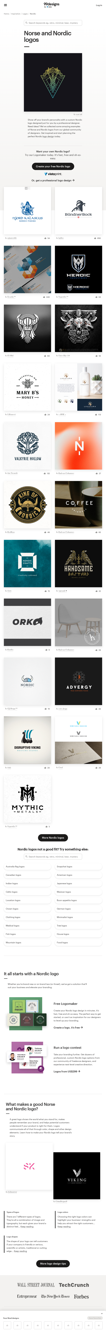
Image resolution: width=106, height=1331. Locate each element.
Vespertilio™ (63, 297)
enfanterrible (12, 238)
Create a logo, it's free (67, 1027)
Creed (60, 767)
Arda (9, 767)
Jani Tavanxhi (12, 473)
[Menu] (5, 5)
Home (6, 14)
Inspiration (16, 14)
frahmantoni (12, 1192)
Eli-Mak (10, 355)
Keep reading (27, 1226)
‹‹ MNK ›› (62, 414)
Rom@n (10, 649)
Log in (99, 5)
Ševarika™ (11, 297)
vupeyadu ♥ (62, 590)
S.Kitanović (11, 414)
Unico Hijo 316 (64, 355)
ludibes (61, 238)
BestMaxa (11, 532)
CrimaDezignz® (61, 1201)
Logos (25, 14)
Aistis (9, 590)
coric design (62, 708)
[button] (102, 1314)
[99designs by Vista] (51, 5)
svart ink (79, 114)
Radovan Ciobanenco (66, 473)
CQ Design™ (12, 708)
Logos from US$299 (65, 1071)
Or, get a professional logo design (51, 180)
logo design (48, 136)
